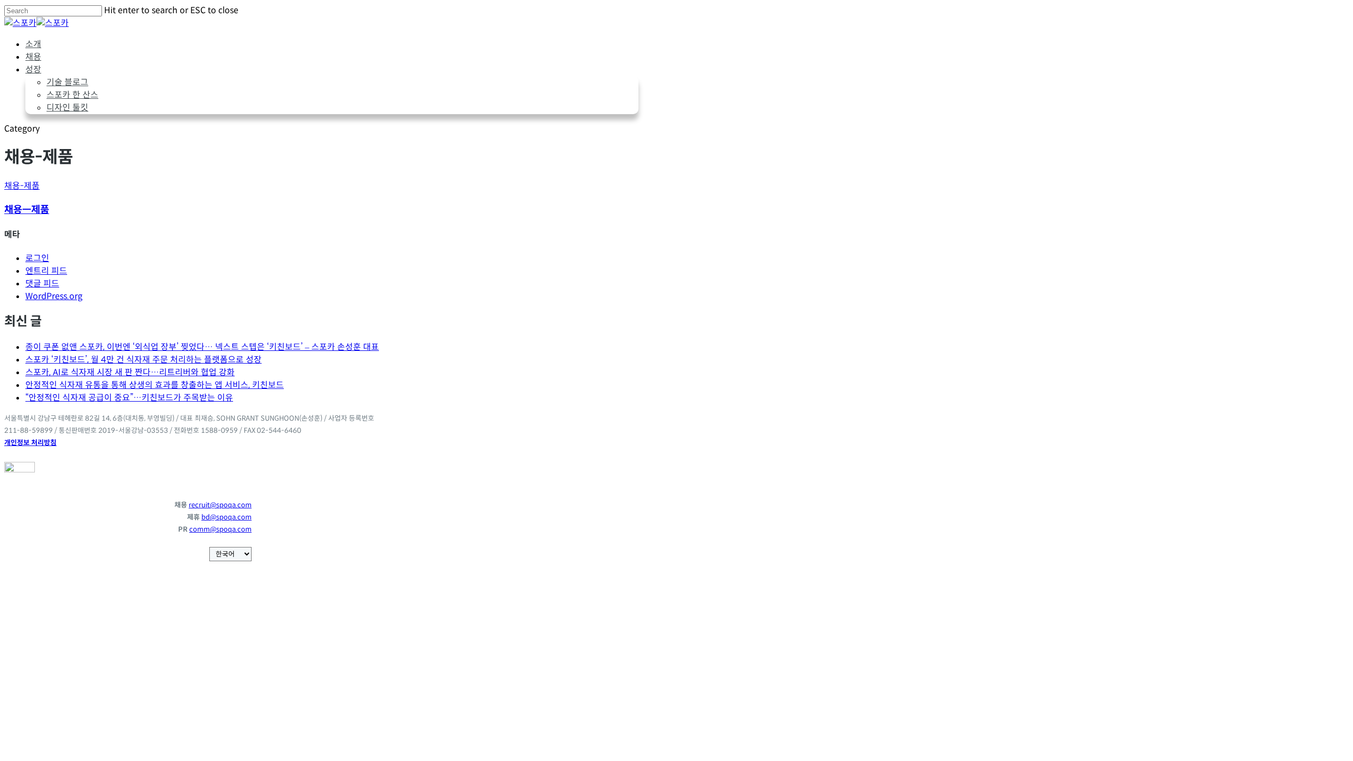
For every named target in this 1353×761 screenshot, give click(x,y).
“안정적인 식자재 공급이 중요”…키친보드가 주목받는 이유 (129, 397)
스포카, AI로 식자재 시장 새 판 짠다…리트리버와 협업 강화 (130, 372)
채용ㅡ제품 (26, 209)
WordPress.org (53, 296)
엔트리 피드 (46, 270)
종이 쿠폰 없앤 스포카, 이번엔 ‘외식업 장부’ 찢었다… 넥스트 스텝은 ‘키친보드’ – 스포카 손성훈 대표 (202, 346)
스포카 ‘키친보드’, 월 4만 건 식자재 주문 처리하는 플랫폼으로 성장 (143, 359)
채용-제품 (22, 185)
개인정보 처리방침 (30, 442)
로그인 (37, 258)
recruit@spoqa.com (220, 504)
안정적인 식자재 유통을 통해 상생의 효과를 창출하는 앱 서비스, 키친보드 (154, 385)
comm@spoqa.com (220, 529)
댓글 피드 (42, 283)
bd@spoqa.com (226, 517)
